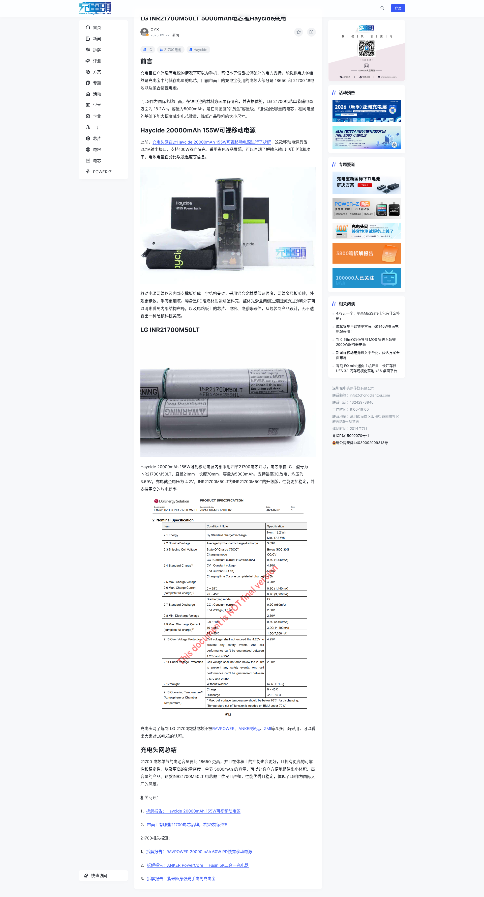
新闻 (175, 35)
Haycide (200, 49)
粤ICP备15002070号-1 (350, 435)
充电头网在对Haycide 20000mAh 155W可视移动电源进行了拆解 (212, 142)
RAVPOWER (223, 728)
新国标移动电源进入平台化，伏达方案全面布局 (368, 355)
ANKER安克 (249, 728)
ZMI (267, 728)
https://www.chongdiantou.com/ (366, 50)
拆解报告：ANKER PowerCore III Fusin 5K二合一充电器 (198, 865)
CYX (154, 29)
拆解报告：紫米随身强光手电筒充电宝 (181, 878)
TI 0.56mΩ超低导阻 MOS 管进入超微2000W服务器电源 (366, 342)
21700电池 (173, 49)
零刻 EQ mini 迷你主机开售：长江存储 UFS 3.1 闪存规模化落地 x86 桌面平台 (366, 368)
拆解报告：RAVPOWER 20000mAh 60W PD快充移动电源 (199, 851)
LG (149, 49)
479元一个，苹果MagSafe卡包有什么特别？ (368, 315)
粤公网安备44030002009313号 (362, 442)
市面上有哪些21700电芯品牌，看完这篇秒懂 (187, 824)
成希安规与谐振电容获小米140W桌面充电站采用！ (367, 328)
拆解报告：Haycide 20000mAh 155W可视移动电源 (193, 811)
